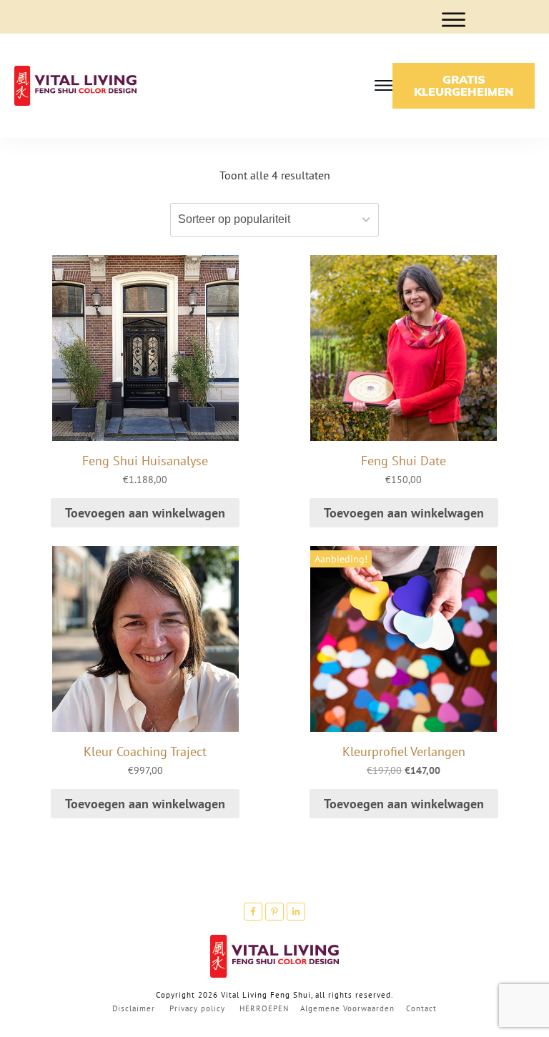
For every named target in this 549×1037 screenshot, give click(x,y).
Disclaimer (133, 1008)
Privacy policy (197, 1008)
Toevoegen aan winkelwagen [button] (145, 513)
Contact (421, 1008)
